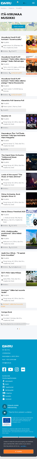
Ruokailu (8, 396)
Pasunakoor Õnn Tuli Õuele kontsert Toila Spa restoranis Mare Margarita (13, 135)
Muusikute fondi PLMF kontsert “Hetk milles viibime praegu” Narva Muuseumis (13, 81)
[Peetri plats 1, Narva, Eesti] (2, 106)
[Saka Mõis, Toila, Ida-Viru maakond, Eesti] (2, 280)
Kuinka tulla (6, 376)
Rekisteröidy (12, 407)
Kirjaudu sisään (13, 405)
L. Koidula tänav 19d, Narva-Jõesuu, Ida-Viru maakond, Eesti (13, 220)
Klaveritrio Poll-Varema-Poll (12, 100)
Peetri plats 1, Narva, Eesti (12, 106)
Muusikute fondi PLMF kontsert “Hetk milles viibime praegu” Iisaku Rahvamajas (13, 59)
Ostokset (8, 399)
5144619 (5, 110)
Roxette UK (6, 116)
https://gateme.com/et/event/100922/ (16, 324)
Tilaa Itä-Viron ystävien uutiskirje (20, 412)
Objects (11, 8)
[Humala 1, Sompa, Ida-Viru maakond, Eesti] (2, 319)
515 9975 (14, 226)
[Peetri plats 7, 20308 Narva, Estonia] (2, 90)
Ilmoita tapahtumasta (9, 378)
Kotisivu (3, 8)
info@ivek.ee (6, 363)
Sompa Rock (6, 312)
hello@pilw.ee (16, 267)
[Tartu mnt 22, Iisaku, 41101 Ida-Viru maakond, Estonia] (2, 68)
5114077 (14, 51)
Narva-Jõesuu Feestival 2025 (13, 212)
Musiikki (6, 42)
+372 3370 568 (11, 359)
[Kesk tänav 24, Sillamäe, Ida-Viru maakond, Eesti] (2, 46)
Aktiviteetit (9, 381)
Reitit (7, 384)
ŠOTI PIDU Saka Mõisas (11, 273)
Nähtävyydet (9, 390)
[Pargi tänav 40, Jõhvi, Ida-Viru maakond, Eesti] (2, 123)
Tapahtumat (9, 387)
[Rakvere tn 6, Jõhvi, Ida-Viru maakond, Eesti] (2, 243)
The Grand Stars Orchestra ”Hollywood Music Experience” (12, 157)
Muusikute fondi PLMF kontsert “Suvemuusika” (11, 38)
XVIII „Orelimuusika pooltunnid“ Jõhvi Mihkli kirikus (11, 233)
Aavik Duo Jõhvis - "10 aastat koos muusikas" (13, 254)
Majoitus (9, 393)
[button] (18, 412)
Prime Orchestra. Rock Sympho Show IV (10, 195)
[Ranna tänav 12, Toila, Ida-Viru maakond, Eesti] (2, 145)
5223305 (14, 247)
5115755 (5, 149)
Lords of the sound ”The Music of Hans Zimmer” (11, 176)
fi (24, 3)
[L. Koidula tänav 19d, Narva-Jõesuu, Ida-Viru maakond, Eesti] (2, 220)
